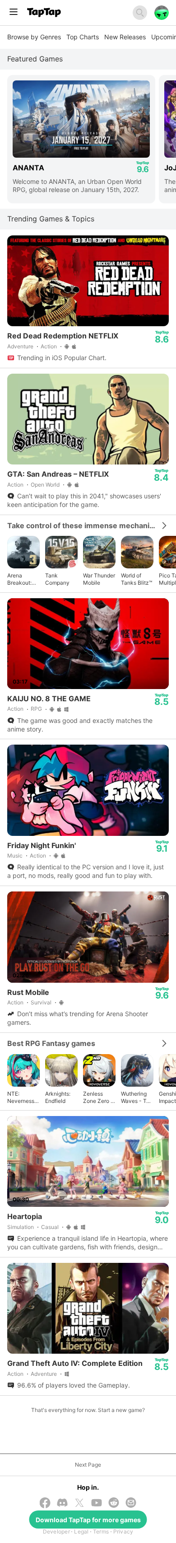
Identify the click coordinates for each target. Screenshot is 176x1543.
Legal (81, 1531)
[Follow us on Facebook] (45, 1503)
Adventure (20, 346)
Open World (45, 484)
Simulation (20, 1227)
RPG (36, 708)
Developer (56, 1531)
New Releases (125, 37)
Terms (101, 1531)
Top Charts (82, 37)
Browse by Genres (34, 37)
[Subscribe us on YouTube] (96, 1503)
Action (49, 346)
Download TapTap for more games (88, 1520)
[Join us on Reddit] (113, 1503)
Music (15, 855)
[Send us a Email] (130, 1503)
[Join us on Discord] (62, 1503)
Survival (41, 1002)
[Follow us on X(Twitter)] (79, 1503)
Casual (50, 1227)
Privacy (123, 1531)
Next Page (88, 1464)
